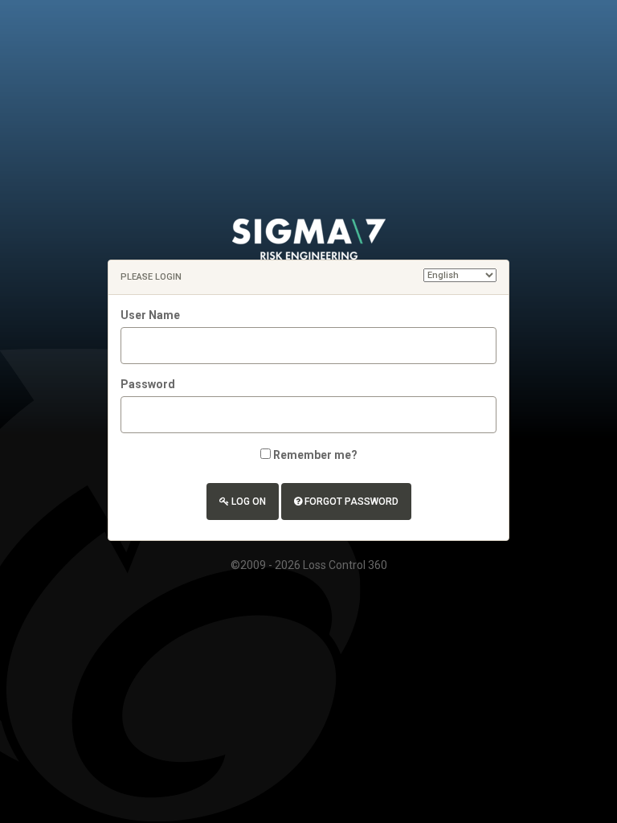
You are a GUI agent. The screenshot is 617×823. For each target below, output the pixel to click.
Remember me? (315, 454)
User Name (150, 315)
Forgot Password (350, 501)
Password (148, 384)
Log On (247, 501)
